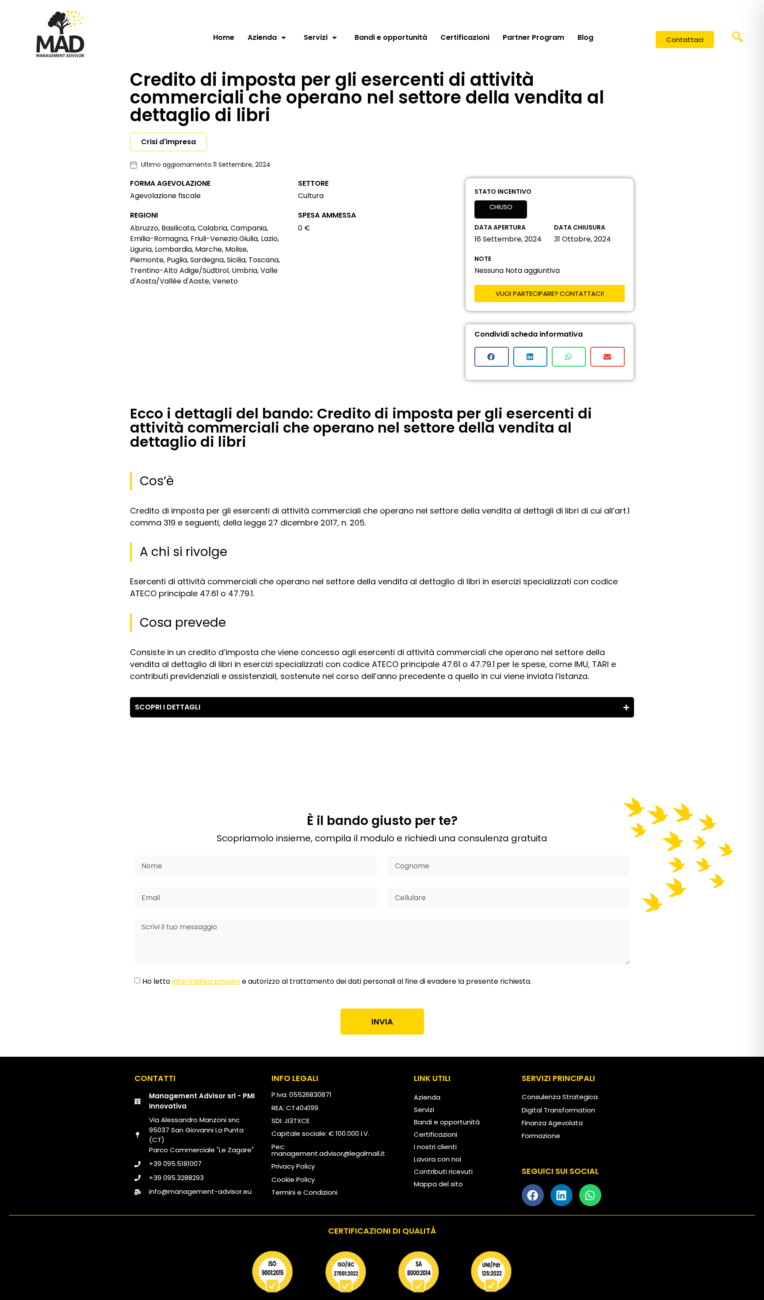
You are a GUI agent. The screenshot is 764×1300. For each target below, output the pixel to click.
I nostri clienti (435, 1146)
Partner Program (533, 37)
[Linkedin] (561, 1195)
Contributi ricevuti (443, 1171)
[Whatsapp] (590, 1195)
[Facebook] (533, 1195)
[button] (738, 40)
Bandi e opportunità (391, 37)
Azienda (262, 37)
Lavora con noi (437, 1159)
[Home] (60, 33)
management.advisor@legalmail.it (328, 1153)
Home (223, 37)
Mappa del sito (438, 1184)
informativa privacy (206, 981)
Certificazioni (464, 37)
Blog (585, 37)
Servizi (316, 37)
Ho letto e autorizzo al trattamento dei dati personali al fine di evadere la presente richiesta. (336, 981)
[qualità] (382, 1271)
